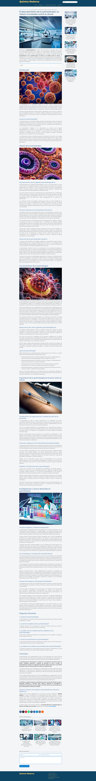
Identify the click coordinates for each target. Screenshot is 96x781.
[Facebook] (20, 712)
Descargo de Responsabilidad (53, 777)
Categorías (40, 5)
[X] (23, 712)
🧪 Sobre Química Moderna (50, 5)
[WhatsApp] (29, 712)
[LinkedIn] (34, 712)
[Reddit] (42, 712)
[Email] (40, 712)
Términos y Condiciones (52, 774)
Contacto (59, 5)
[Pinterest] (26, 712)
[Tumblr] (31, 712)
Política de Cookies (51, 775)
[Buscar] (76, 2)
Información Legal (51, 773)
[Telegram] (37, 712)
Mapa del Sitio (50, 778)
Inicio (36, 5)
